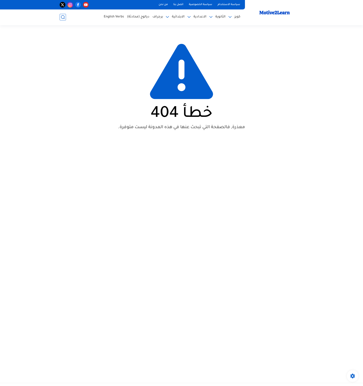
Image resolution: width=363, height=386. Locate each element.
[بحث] (63, 17)
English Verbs (114, 17)
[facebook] (78, 5)
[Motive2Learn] (275, 12)
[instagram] (70, 5)
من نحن (163, 4)
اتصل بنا (178, 4)
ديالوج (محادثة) (138, 17)
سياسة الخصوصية (200, 4)
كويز (237, 17)
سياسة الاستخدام (229, 4)
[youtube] (86, 5)
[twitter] (62, 5)
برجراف (158, 17)
